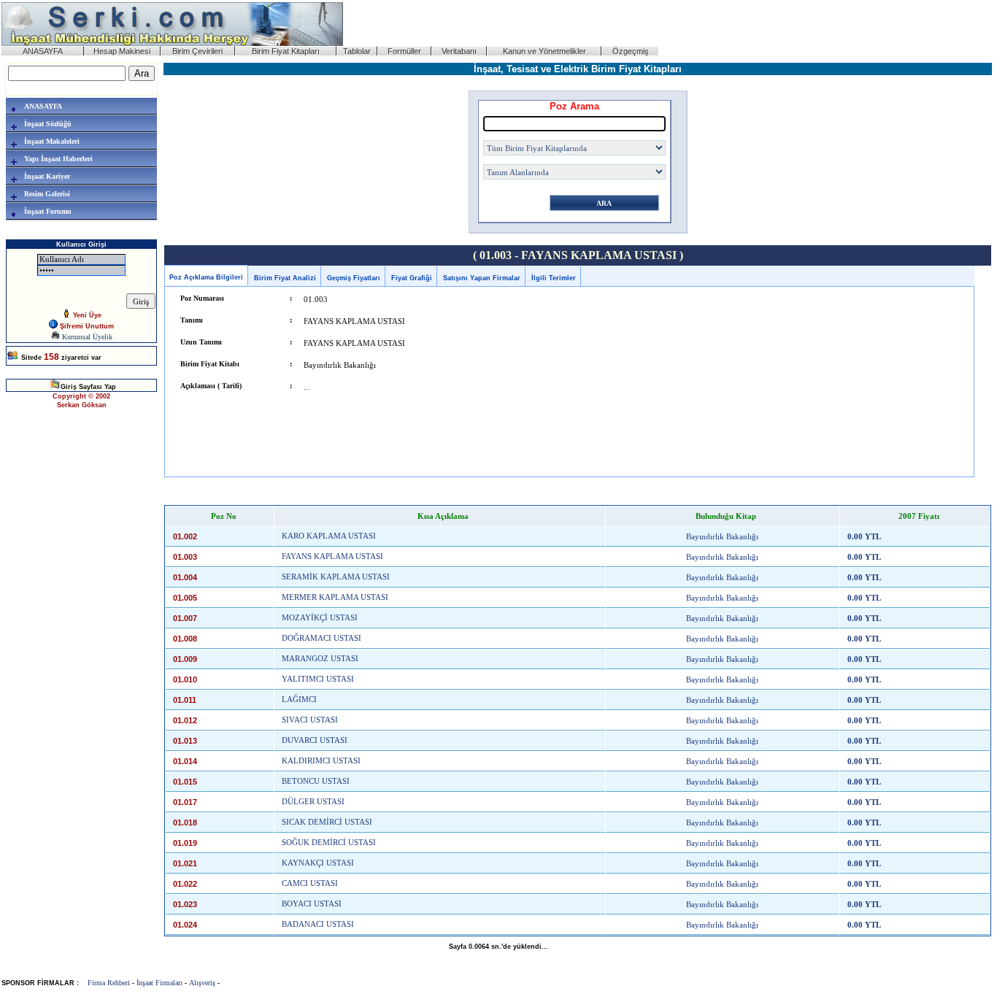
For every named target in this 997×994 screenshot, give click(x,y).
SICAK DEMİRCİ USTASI (327, 822)
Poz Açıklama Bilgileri (206, 277)
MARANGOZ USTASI (320, 659)
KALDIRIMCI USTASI (321, 761)
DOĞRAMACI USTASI (321, 638)
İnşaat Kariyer (47, 176)
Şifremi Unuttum (86, 326)
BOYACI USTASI (312, 904)
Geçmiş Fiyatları (353, 278)
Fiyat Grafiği (411, 278)
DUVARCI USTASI (314, 740)
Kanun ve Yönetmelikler (544, 51)
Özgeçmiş (630, 51)
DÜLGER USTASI (313, 802)
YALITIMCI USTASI (318, 679)
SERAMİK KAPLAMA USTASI (336, 577)
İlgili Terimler (553, 278)
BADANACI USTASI (318, 924)
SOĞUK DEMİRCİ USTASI (329, 843)
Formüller (404, 51)
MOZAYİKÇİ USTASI (320, 618)
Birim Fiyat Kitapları (285, 51)
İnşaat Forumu (48, 211)
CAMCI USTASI (310, 883)
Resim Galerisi (47, 194)
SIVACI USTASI (310, 720)
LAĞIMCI (299, 700)
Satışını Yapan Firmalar (481, 278)
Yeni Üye (86, 315)
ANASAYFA (42, 51)
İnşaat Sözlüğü (48, 124)
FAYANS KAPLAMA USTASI (332, 556)
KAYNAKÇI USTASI (318, 863)
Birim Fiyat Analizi (285, 278)
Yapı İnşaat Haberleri (58, 159)
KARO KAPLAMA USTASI (329, 536)
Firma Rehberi (109, 983)
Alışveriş (202, 983)
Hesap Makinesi (122, 51)
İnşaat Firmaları (159, 983)
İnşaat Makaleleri (52, 141)
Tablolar (357, 51)
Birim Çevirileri (197, 51)
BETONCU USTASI (316, 781)
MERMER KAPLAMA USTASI (335, 597)
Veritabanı (459, 51)
